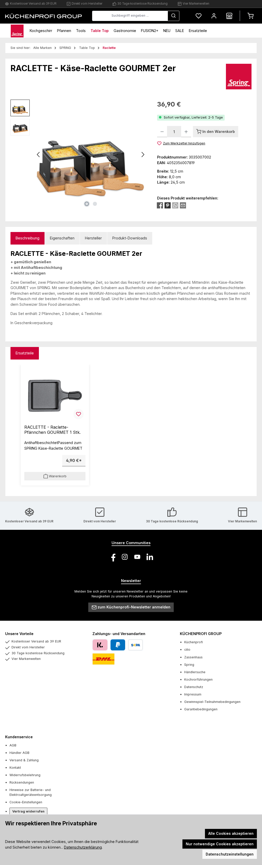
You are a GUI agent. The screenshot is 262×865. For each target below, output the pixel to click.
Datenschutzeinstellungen (230, 854)
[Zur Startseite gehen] (43, 15)
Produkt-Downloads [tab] (129, 238)
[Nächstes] (143, 154)
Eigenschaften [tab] (62, 238)
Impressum (192, 694)
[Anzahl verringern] (162, 131)
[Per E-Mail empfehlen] (183, 205)
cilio (187, 649)
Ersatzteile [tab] (25, 353)
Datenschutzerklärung (83, 847)
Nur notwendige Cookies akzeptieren (220, 844)
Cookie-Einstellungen (25, 802)
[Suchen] (173, 16)
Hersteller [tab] (93, 238)
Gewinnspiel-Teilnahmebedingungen (212, 702)
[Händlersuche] (229, 15)
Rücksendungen (21, 782)
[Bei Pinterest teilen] (167, 205)
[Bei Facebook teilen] (160, 205)
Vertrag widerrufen (28, 811)
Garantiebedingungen (200, 709)
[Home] (17, 31)
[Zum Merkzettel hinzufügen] (78, 414)
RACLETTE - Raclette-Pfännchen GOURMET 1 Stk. (52, 430)
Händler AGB (19, 753)
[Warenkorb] (250, 15)
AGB (12, 745)
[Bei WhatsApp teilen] (175, 205)
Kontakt (15, 767)
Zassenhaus (193, 657)
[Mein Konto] (214, 15)
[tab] (27, 238)
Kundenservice (19, 737)
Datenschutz (193, 687)
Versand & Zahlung (24, 760)
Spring (189, 665)
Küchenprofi (193, 642)
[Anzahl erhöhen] (186, 131)
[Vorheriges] (38, 154)
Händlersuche (194, 672)
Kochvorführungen (198, 679)
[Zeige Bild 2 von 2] (95, 204)
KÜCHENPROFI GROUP (201, 633)
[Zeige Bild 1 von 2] (87, 204)
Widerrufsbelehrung (24, 775)
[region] (78, 155)
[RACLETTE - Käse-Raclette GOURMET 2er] (91, 154)
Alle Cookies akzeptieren (231, 833)
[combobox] (130, 16)
